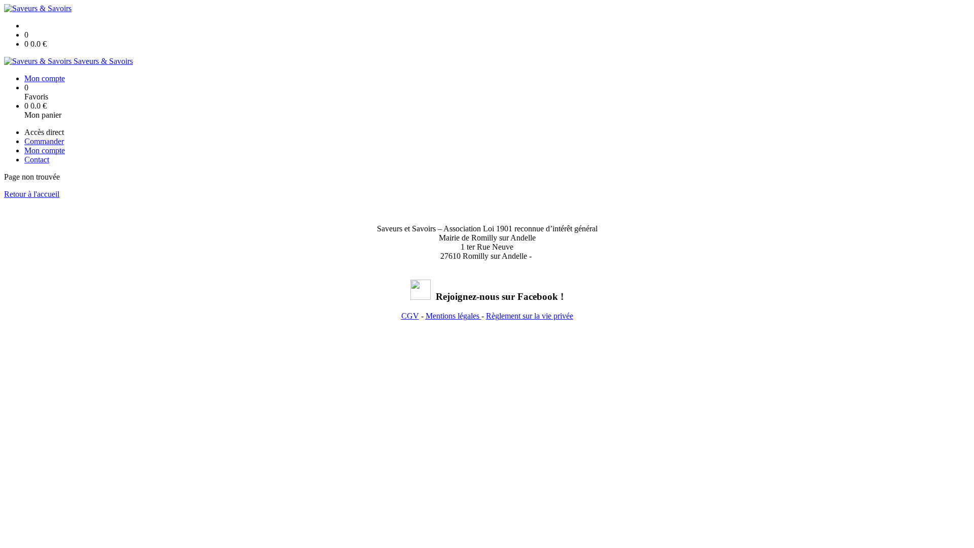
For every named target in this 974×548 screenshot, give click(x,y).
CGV (410, 316)
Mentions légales (453, 316)
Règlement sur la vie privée (529, 316)
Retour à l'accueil (31, 194)
